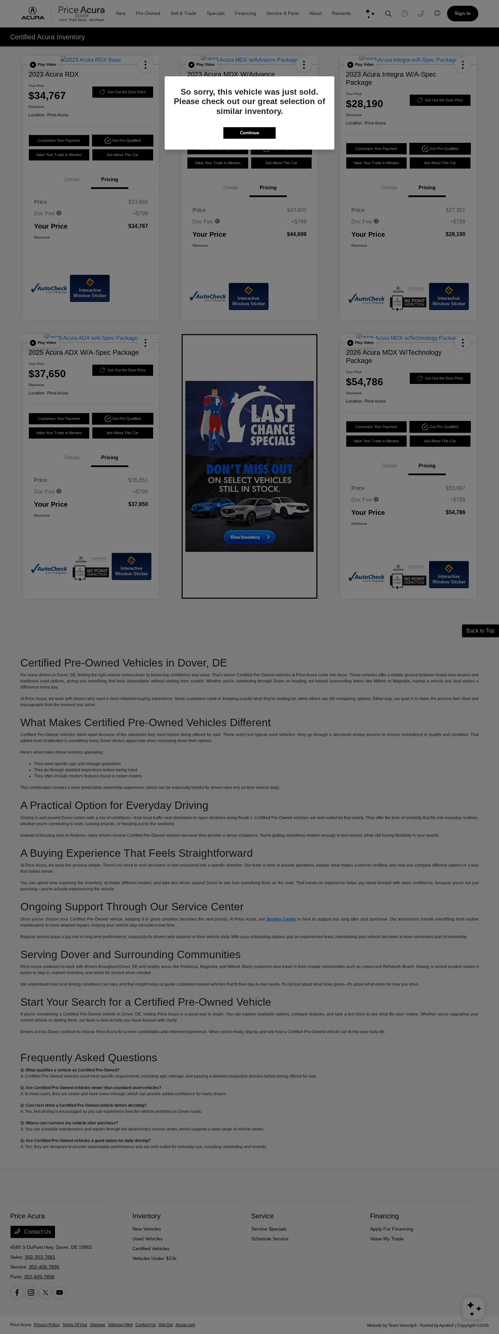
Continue (249, 132)
